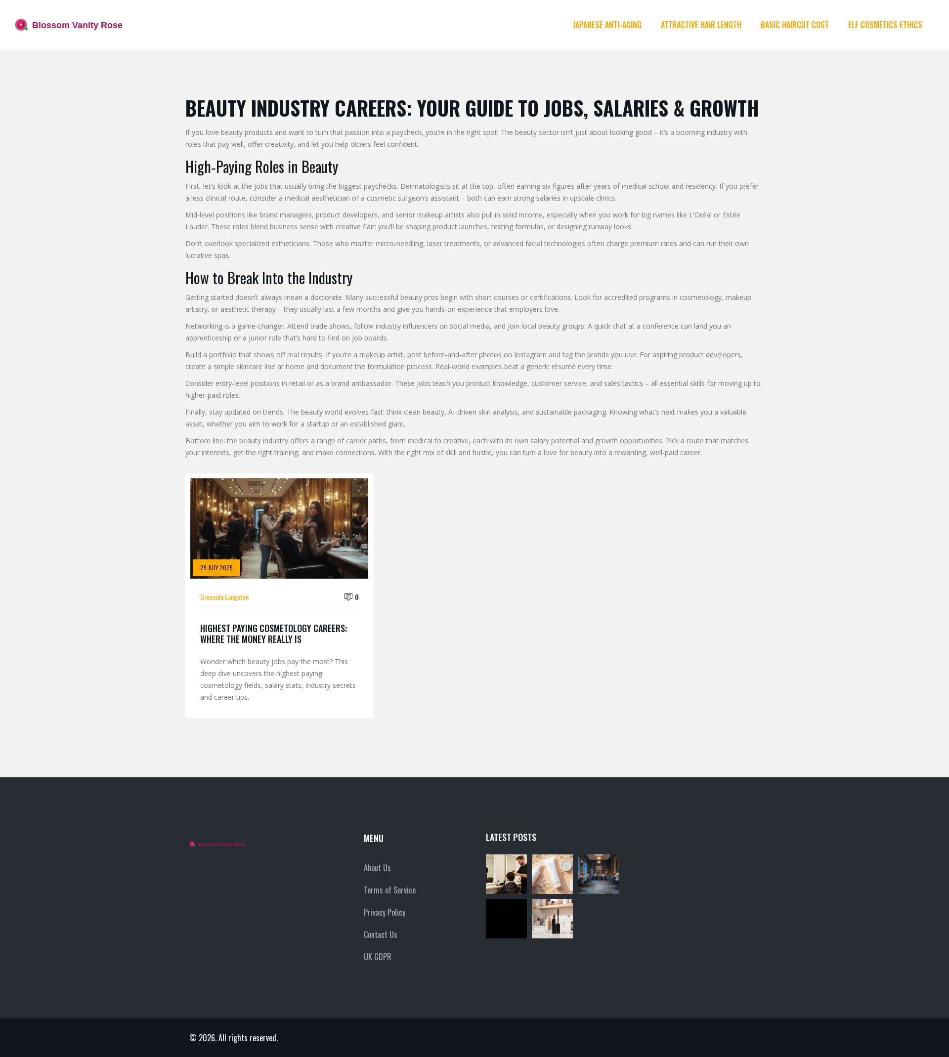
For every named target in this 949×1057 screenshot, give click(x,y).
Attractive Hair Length (701, 25)
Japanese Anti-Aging (607, 25)
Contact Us (380, 934)
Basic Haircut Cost (795, 25)
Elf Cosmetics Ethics (885, 25)
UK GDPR (377, 957)
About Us (377, 868)
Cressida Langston (224, 597)
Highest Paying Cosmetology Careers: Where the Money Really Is (273, 633)
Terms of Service (390, 890)
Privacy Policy (384, 912)
